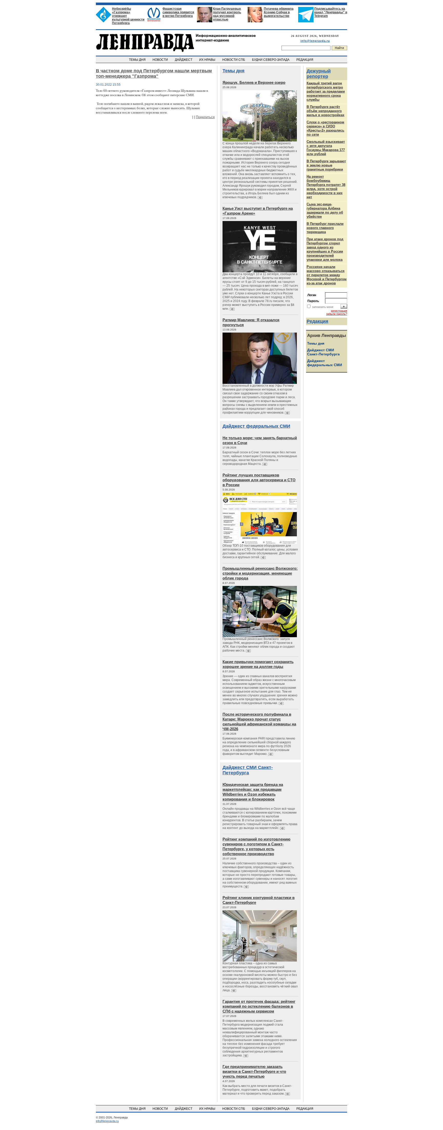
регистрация (339, 310)
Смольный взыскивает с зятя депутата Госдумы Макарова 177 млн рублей (326, 148)
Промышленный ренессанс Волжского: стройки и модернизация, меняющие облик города (260, 573)
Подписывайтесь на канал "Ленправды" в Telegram (330, 12)
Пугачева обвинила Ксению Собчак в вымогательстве (279, 12)
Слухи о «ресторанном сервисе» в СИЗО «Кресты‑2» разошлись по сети (325, 128)
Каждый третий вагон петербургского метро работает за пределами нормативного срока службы (326, 91)
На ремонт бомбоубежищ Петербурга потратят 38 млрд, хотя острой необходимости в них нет (326, 187)
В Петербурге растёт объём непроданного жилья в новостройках (325, 111)
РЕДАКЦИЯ (305, 60)
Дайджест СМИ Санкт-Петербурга (248, 770)
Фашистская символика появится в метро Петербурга (178, 12)
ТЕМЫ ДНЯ (137, 60)
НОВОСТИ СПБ (234, 60)
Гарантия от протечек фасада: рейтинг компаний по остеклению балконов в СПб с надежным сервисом (259, 1006)
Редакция (317, 321)
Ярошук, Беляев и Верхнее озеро (254, 82)
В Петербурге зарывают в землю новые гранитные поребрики (326, 165)
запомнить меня (322, 306)
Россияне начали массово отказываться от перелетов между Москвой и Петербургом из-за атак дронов (327, 275)
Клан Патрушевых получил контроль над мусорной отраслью (227, 14)
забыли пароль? (336, 313)
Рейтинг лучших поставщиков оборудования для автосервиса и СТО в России (259, 480)
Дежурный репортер (319, 73)
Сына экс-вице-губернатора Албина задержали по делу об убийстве (325, 210)
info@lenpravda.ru (315, 40)
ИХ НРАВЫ (208, 60)
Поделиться (205, 117)
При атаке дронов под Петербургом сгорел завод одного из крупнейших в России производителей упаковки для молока (325, 249)
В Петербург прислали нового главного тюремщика (325, 228)
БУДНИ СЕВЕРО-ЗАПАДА (271, 60)
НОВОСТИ (160, 60)
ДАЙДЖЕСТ (184, 60)
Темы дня (234, 70)
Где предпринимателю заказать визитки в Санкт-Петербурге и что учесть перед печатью (254, 1071)
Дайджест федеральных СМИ (256, 426)
